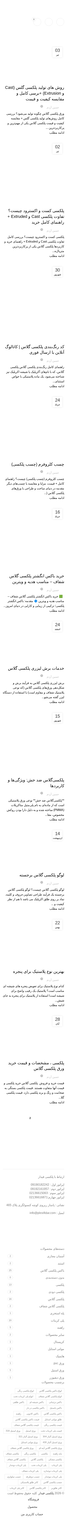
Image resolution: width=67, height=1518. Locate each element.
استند (61, 1263)
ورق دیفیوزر (56, 1377)
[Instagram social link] (20, 3)
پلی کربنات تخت (38, 1465)
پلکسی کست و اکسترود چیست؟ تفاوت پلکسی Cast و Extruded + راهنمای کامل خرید (35, 216)
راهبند (60, 1327)
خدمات (17, 457)
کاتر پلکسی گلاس (37, 1488)
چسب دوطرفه (32, 1476)
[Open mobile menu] (60, 22)
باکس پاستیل (56, 1408)
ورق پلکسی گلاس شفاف (22, 1448)
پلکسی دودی (56, 1291)
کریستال (59, 1341)
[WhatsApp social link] (12, 3)
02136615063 (38, 1193)
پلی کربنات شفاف (30, 1471)
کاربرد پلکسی (33, 81)
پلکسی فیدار (46, 1493)
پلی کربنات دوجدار (17, 1465)
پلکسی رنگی (30, 1453)
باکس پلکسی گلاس (45, 569)
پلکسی (60, 1284)
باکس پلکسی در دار (35, 1408)
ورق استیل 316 (13, 1431)
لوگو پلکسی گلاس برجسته (41, 875)
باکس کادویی (32, 1413)
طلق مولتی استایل (53, 1419)
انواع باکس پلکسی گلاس (50, 1391)
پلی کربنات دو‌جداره (53, 1471)
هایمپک (60, 1356)
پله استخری (57, 1313)
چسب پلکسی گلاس (31, 457)
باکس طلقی (18, 1402)
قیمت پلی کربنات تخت (51, 1431)
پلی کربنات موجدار (53, 1476)
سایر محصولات (55, 1334)
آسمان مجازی (55, 1256)
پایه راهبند (57, 1453)
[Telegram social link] (5, 3)
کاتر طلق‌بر (56, 1488)
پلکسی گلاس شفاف (51, 1306)
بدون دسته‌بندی (55, 1277)
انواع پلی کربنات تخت (23, 1396)
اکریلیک (58, 81)
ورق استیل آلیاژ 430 (52, 1442)
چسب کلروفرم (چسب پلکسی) (37, 464)
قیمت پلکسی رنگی (53, 1425)
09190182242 (57, 3)
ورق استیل (57, 1370)
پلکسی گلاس (48, 81)
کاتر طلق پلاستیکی (29, 1482)
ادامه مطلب (56, 132)
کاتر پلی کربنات (17, 1488)
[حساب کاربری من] (49, 22)
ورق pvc (59, 1363)
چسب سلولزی (14, 1476)
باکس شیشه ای (36, 1402)
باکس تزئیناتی (55, 1402)
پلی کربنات (43, 204)
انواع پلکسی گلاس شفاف (50, 1396)
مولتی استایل (56, 1349)
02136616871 (38, 1197)
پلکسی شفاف (12, 1453)
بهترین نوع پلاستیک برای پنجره (38, 971)
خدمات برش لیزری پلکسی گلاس (36, 668)
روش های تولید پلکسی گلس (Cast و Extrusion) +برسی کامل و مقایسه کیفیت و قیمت (34, 93)
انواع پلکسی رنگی (25, 1391)
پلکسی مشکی (55, 1459)
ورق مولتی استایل (29, 1442)
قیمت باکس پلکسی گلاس (27, 1419)
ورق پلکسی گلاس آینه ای (50, 1448)
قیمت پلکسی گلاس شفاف (26, 1425)
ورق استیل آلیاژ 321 (28, 1436)
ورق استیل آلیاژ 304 (52, 1436)
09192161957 (41, 3)
